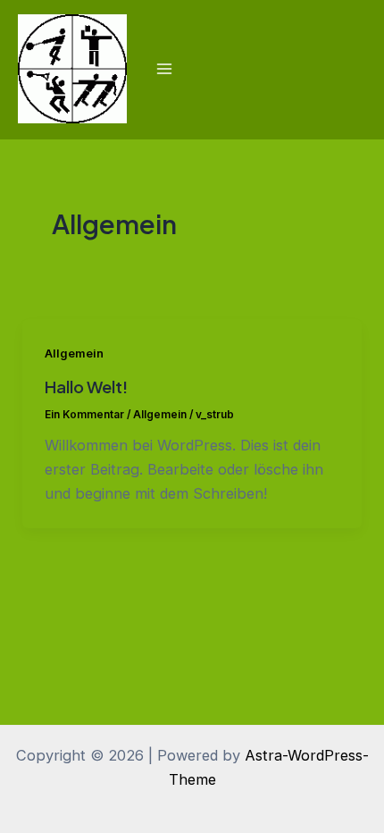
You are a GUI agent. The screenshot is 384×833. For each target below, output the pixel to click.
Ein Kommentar (84, 414)
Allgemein (74, 353)
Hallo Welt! (86, 386)
